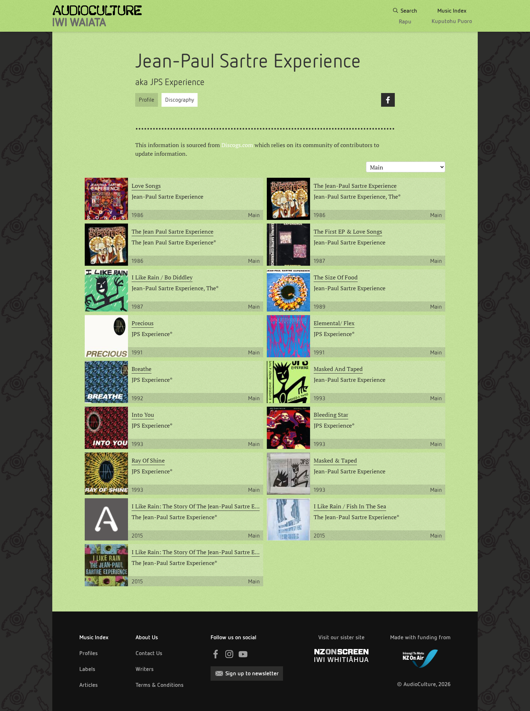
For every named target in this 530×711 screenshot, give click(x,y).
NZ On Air (420, 657)
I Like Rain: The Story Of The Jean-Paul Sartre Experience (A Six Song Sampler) (196, 506)
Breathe (141, 368)
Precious (143, 323)
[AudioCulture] (97, 15)
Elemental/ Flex (334, 323)
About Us (147, 637)
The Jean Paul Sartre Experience (172, 231)
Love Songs (146, 185)
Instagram (229, 654)
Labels (87, 669)
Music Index (94, 637)
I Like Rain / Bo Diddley (162, 277)
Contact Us (149, 653)
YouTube (243, 654)
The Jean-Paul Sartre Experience (355, 185)
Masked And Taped (338, 368)
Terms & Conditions (160, 684)
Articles (88, 684)
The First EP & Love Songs (348, 231)
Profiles (88, 653)
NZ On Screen (341, 655)
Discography (179, 99)
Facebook (388, 100)
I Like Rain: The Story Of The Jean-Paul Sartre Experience (196, 552)
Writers (145, 669)
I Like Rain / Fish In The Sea (350, 506)
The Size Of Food (336, 277)
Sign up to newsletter (252, 673)
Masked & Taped (335, 460)
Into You (143, 414)
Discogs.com (237, 145)
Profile (146, 99)
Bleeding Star (331, 414)
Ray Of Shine (148, 460)
